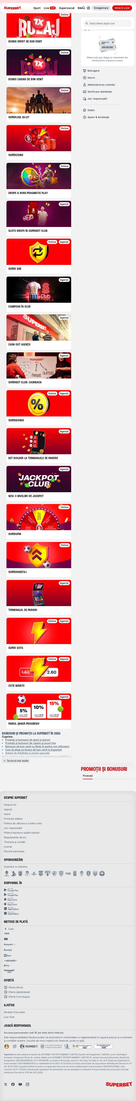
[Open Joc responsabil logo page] (67, 1046)
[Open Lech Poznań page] (74, 873)
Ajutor (7, 814)
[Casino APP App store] (68, 904)
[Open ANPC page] (82, 1046)
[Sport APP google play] (68, 890)
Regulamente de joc (15, 837)
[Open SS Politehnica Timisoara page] (81, 873)
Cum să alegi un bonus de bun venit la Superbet (33, 749)
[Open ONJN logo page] (6, 1046)
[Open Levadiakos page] (95, 873)
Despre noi (10, 804)
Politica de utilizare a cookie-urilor (23, 823)
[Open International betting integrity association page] (51, 1046)
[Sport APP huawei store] (68, 908)
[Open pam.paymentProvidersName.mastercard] (6, 939)
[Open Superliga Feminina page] (34, 873)
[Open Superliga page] (6, 873)
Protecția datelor (13, 818)
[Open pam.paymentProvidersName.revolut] (8, 950)
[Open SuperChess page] (68, 873)
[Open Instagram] (27, 1084)
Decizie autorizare (14, 851)
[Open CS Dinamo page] (41, 873)
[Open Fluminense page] (54, 873)
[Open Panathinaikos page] (102, 873)
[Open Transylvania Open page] (27, 873)
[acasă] (12, 7)
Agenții (8, 809)
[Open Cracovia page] (20, 873)
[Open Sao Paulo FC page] (47, 873)
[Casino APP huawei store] (68, 913)
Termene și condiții (14, 842)
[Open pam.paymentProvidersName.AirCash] (10, 960)
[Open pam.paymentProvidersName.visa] (6, 933)
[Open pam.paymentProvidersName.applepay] (6, 965)
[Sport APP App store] (68, 899)
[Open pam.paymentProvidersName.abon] (7, 955)
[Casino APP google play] (68, 894)
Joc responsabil (13, 828)
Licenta (8, 846)
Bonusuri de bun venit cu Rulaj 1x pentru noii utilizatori (37, 746)
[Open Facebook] (13, 1084)
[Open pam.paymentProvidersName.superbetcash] (9, 971)
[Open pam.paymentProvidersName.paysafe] (10, 944)
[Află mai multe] (88, 8)
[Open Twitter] (5, 1084)
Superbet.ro (10, 1054)
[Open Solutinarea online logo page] (103, 1046)
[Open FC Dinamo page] (13, 873)
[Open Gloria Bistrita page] (61, 873)
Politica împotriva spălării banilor (22, 832)
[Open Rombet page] (29, 1046)
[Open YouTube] (20, 1084)
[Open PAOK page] (88, 873)
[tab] (88, 776)
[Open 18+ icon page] (14, 1046)
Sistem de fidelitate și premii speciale (27, 753)
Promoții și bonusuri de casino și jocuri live (30, 743)
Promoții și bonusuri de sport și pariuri (27, 739)
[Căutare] (83, 8)
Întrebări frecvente (14, 1012)
